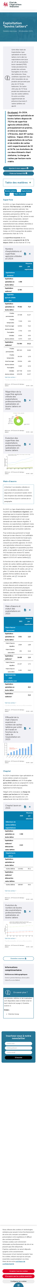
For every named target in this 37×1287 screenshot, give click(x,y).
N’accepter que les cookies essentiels (18, 1276)
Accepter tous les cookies (18, 1271)
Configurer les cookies (18, 1281)
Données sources (17, 958)
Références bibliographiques (16, 974)
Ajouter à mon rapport (18, 168)
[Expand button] (30, 182)
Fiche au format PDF (18, 173)
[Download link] (25, 254)
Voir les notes (10, 377)
